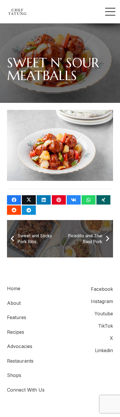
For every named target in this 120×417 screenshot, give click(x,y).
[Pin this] (59, 200)
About (14, 303)
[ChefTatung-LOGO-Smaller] (17, 12)
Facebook (102, 289)
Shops (14, 375)
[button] (110, 12)
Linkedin (104, 350)
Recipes (15, 332)
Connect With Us (26, 390)
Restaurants (20, 361)
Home (13, 288)
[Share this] (14, 200)
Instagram (102, 301)
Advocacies (19, 346)
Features (16, 317)
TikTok (105, 326)
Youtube (103, 313)
